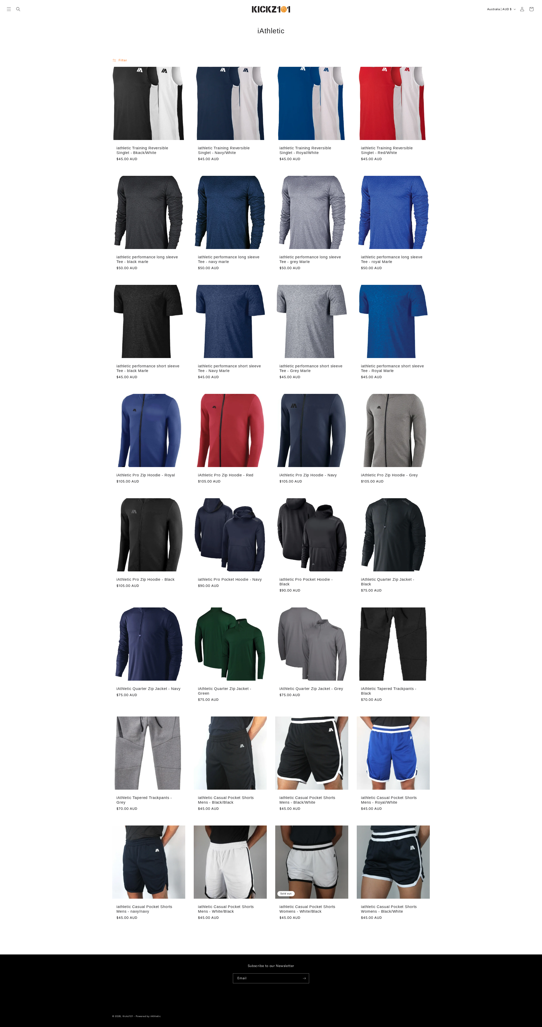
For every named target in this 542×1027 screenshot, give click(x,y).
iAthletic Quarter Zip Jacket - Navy (148, 689)
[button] (9, 9)
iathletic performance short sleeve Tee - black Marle (148, 368)
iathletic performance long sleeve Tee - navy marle (229, 259)
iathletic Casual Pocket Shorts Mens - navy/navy (144, 909)
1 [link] (259, 941)
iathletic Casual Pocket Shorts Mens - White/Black (226, 909)
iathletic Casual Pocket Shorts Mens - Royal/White (389, 800)
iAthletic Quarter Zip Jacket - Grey (311, 689)
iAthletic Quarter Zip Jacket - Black (387, 581)
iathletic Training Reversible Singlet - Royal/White (305, 150)
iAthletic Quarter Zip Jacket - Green (224, 691)
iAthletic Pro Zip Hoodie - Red (225, 475)
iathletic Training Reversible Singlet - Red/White (387, 150)
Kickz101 (128, 1016)
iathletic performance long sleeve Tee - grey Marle (310, 259)
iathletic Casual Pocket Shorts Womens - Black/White (389, 909)
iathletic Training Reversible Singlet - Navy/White (224, 150)
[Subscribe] (304, 978)
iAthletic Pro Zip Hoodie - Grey (389, 475)
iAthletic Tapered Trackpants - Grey (144, 800)
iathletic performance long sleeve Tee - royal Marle (392, 259)
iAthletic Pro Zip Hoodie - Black (145, 579)
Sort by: (355, 60)
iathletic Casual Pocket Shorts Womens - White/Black (307, 909)
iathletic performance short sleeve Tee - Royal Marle (392, 368)
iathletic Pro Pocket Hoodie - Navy (230, 579)
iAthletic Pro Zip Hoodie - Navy (308, 475)
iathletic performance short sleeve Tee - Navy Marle (229, 368)
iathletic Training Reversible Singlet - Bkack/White (142, 150)
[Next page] (282, 941)
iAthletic (155, 1016)
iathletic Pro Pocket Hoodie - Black (306, 581)
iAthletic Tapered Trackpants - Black (388, 691)
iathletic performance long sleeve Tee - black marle (147, 259)
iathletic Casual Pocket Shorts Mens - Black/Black (226, 800)
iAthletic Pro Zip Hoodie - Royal (145, 475)
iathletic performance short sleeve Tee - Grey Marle (311, 368)
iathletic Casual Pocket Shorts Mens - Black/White (307, 800)
